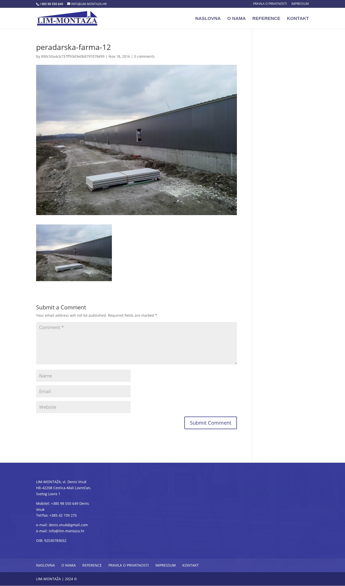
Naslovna (208, 19)
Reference (266, 19)
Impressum (300, 4)
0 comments (144, 56)
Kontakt (298, 19)
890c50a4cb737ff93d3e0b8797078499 (73, 56)
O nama (236, 19)
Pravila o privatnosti (270, 4)
